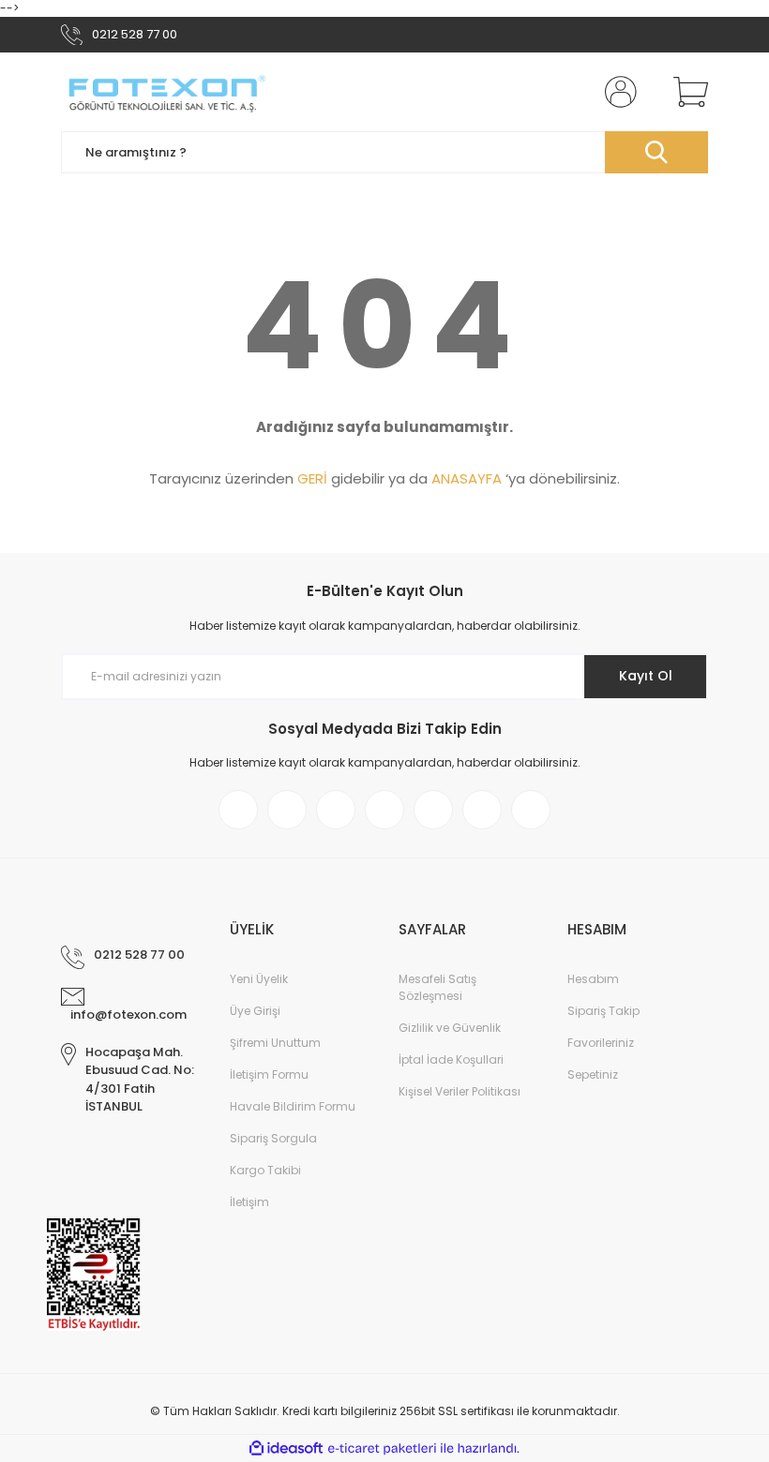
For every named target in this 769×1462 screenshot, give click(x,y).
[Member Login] (617, 92)
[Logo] (166, 92)
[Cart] (686, 92)
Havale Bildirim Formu (292, 1106)
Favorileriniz (600, 1043)
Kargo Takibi (265, 1170)
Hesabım (593, 979)
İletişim (249, 1202)
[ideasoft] (286, 1448)
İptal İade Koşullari (451, 1059)
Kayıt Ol (645, 675)
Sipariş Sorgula (273, 1138)
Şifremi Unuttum (275, 1043)
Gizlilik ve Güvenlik (450, 1028)
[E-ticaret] (382, 1448)
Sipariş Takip (603, 1011)
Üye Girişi (255, 1011)
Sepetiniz (592, 1074)
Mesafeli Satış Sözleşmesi (437, 987)
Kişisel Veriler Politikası (459, 1091)
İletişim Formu (269, 1074)
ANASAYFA (466, 478)
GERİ (312, 478)
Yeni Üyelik (259, 979)
